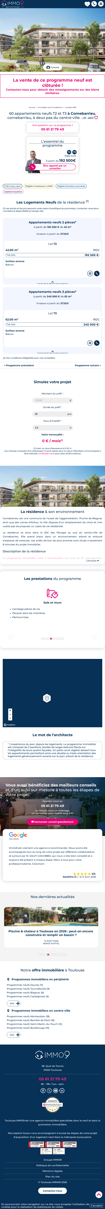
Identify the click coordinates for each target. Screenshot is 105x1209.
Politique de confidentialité (52, 1165)
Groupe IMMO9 (53, 1159)
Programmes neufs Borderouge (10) (28, 1028)
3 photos (55, 67)
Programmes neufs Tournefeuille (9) (28, 988)
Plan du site (52, 1176)
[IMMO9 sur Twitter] (49, 1091)
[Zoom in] (10, 710)
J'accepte (96, 1205)
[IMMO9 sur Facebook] (43, 1091)
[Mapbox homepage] (10, 724)
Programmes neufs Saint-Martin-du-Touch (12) (34, 1024)
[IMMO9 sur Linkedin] (61, 1091)
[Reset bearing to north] (10, 718)
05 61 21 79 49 (52, 129)
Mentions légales (52, 1171)
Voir (12, 1003)
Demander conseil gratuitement (52, 821)
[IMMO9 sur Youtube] (55, 1091)
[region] (52, 693)
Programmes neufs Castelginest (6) (28, 996)
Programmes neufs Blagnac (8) (25, 992)
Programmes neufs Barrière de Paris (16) (31, 1020)
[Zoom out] (10, 714)
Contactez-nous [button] (52, 1190)
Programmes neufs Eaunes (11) (25, 985)
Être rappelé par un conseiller (49, 167)
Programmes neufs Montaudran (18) (28, 1016)
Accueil (32, 107)
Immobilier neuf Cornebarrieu (50, 107)
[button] (94, 4)
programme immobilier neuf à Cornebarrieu (35, 558)
